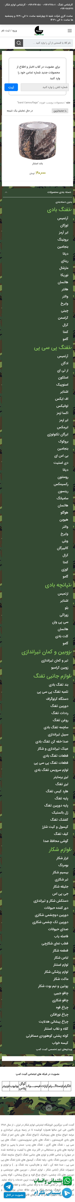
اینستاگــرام (56, 1086)
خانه (68, 103)
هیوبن (63, 519)
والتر (65, 296)
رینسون (63, 491)
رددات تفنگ (59, 713)
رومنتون (63, 477)
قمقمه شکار (60, 950)
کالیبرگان (62, 548)
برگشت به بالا (34, 1108)
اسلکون (63, 377)
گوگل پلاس (22, 1086)
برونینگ (63, 239)
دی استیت (60, 462)
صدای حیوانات (58, 929)
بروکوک (63, 441)
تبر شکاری (61, 879)
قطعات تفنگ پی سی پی (51, 763)
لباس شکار (61, 957)
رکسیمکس (61, 484)
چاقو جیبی (61, 993)
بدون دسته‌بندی (64, 202)
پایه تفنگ (61, 798)
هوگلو (64, 512)
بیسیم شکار (60, 872)
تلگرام (67, 1086)
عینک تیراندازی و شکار (53, 748)
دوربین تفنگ (59, 706)
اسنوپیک (62, 384)
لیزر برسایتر (61, 777)
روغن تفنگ (60, 720)
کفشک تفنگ (59, 819)
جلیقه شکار (60, 886)
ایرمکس (62, 427)
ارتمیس (63, 593)
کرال (65, 325)
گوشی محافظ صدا (55, 841)
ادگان (64, 363)
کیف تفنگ (61, 834)
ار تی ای (62, 370)
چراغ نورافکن (59, 1014)
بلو (66, 608)
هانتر (65, 289)
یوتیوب (14, 1086)
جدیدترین (59, 111)
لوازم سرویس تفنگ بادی (51, 770)
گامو (65, 339)
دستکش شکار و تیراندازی (50, 900)
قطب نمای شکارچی (55, 943)
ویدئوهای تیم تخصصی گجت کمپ (54, 1049)
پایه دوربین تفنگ (56, 805)
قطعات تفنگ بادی (55, 755)
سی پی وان (60, 622)
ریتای (64, 261)
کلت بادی (61, 636)
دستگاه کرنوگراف (57, 699)
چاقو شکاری (60, 1000)
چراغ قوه (62, 1007)
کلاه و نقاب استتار (56, 1028)
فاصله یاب (61, 936)
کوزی (64, 569)
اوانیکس (62, 406)
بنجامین (62, 246)
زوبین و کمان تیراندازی (46, 652)
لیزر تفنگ (61, 784)
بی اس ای (61, 455)
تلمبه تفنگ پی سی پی (52, 691)
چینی (64, 310)
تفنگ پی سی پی (52, 347)
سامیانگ (62, 498)
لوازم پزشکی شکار (56, 972)
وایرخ (64, 303)
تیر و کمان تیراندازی (54, 660)
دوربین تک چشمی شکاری (50, 922)
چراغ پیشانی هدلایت (53, 1021)
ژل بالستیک (60, 812)
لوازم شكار (59, 849)
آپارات (44, 1086)
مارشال (63, 268)
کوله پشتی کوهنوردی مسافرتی (47, 1036)
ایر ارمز (63, 420)
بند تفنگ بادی (58, 684)
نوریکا (64, 275)
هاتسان (63, 282)
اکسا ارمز (62, 413)
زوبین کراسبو (59, 667)
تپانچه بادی (57, 585)
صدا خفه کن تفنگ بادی (51, 741)
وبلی (65, 541)
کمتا (65, 332)
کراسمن (63, 317)
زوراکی (64, 615)
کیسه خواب (60, 1043)
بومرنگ (63, 865)
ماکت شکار (61, 979)
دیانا (65, 253)
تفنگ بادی (58, 210)
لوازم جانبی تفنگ (51, 676)
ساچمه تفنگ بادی (56, 727)
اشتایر (64, 391)
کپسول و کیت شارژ (55, 827)
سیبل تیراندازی (58, 734)
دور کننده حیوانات (56, 908)
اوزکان (64, 225)
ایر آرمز (63, 232)
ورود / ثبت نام (9, 31)
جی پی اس (60, 893)
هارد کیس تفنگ (57, 791)
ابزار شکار (62, 858)
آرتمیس (62, 218)
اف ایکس (61, 398)
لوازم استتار (60, 964)
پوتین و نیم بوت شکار (53, 986)
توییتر (5, 1086)
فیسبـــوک (33, 1086)
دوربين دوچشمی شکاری (51, 915)
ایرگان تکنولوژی (57, 434)
